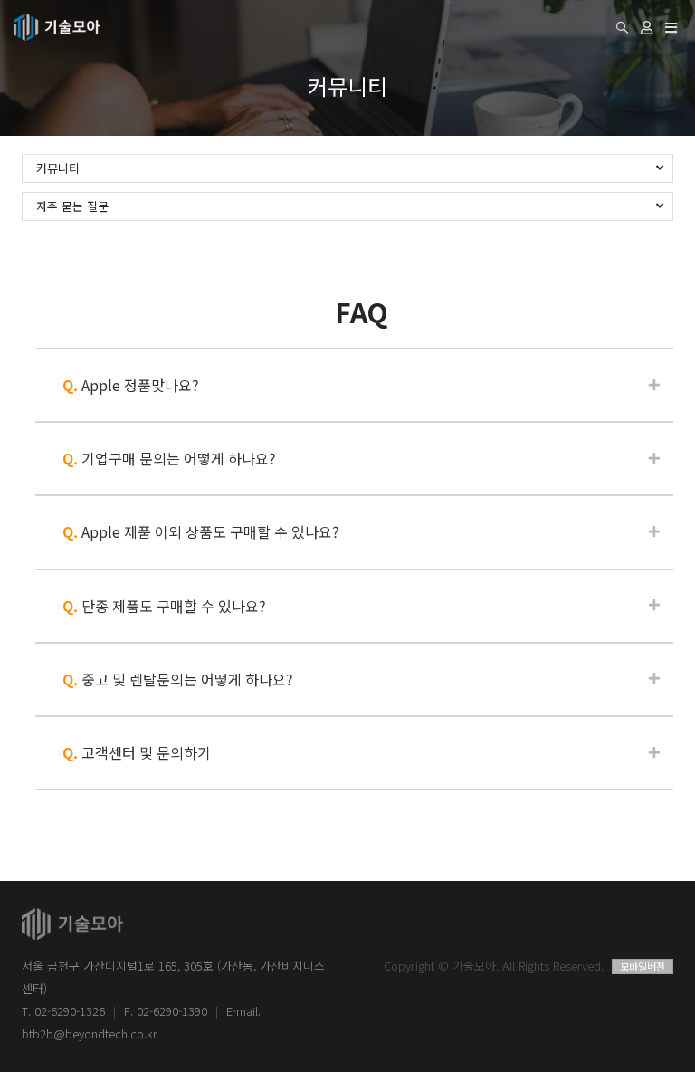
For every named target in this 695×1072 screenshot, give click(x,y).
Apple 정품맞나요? (130, 385)
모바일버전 (642, 966)
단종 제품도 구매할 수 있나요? (164, 606)
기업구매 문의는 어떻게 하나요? (169, 458)
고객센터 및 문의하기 (136, 752)
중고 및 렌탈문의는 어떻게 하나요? (177, 679)
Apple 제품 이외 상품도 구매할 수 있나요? (200, 531)
